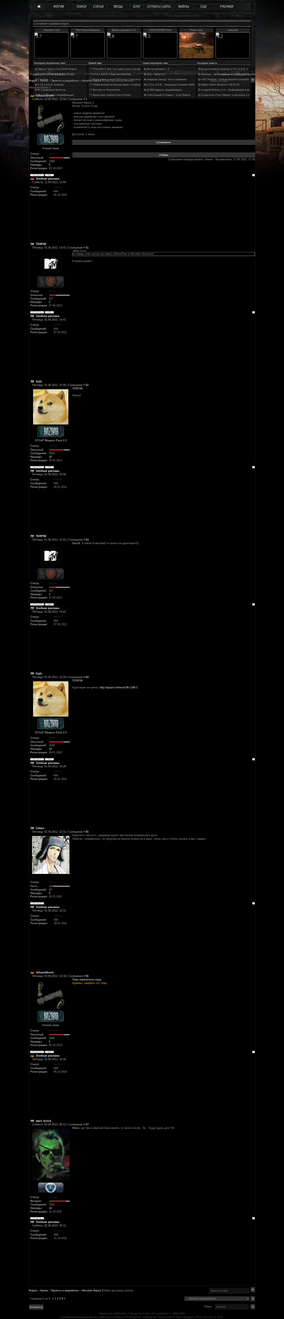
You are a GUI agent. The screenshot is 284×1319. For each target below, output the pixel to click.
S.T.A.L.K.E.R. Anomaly (50, 84)
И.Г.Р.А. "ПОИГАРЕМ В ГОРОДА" (56, 74)
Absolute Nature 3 (92, 1290)
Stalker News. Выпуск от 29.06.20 (220, 84)
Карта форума (185, 1317)
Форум (33, 80)
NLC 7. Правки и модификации (55, 95)
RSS (199, 1317)
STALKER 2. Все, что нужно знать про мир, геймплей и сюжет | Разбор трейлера (139, 69)
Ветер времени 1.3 (157, 69)
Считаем (42, 79)
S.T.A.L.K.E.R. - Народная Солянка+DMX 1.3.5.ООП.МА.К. (180, 84)
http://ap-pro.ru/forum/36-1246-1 (119, 687)
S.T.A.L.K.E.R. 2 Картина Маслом (111, 74)
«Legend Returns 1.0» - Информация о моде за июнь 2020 (234, 89)
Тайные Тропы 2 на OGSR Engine (57, 69)
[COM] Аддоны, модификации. (164, 89)
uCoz (220, 1317)
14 (50, 1208)
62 (87, 385)
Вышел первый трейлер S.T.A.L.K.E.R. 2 (224, 69)
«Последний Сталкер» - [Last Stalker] (168, 95)
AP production (160, 1313)
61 (87, 247)
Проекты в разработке (65, 1290)
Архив (44, 1290)
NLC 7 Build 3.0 (155, 74)
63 (87, 539)
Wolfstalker (121, 1313)
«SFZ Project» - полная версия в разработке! (226, 79)
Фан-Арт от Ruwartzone (106, 89)
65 (87, 831)
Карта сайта (166, 1317)
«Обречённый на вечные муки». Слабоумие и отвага (123, 84)
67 (87, 1124)
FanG (146, 1313)
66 (87, 976)
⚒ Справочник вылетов (51, 89)
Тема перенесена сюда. (87, 979)
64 (87, 677)
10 (50, 456)
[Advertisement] (163, 213)
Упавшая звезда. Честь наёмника (166, 79)
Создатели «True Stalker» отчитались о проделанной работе (236, 95)
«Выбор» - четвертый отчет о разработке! (225, 74)
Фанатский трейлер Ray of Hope (111, 95)
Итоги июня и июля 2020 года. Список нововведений (123, 79)
